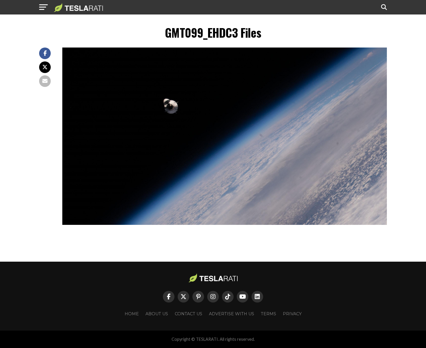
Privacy (292, 313)
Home (132, 313)
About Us (156, 313)
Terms (268, 313)
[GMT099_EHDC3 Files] (224, 223)
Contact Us (188, 313)
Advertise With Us (231, 313)
